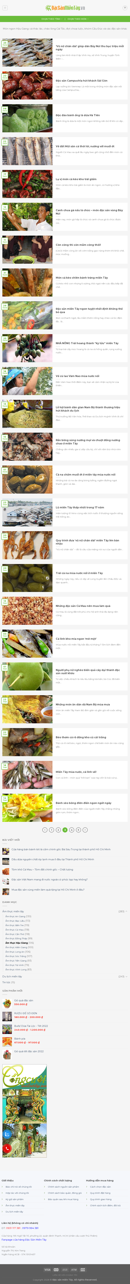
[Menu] (5, 8)
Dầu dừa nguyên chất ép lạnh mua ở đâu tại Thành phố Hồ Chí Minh (53, 859)
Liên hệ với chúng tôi (65, 1275)
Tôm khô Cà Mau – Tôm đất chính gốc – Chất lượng (42, 869)
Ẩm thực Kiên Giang (16, 947)
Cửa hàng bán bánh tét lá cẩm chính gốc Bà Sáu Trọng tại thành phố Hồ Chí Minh (61, 849)
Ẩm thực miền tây (13, 911)
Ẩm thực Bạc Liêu (15, 921)
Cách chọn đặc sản (100, 1186)
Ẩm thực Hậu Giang (16, 943)
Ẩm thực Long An (14, 952)
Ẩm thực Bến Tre (14, 925)
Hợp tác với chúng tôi (17, 1193)
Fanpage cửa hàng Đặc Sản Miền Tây (24, 1239)
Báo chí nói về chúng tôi (19, 1186)
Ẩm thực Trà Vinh (14, 965)
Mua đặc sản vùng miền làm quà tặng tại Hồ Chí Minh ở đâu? (48, 889)
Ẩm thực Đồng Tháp (16, 938)
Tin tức (6, 982)
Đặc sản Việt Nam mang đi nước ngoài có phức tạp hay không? (50, 879)
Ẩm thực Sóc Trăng (15, 956)
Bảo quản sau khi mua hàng (63, 1199)
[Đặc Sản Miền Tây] (65, 8)
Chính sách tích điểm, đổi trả (105, 1205)
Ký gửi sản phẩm (14, 1199)
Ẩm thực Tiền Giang (15, 960)
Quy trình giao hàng (100, 1199)
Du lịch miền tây (12, 976)
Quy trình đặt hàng (100, 1193)
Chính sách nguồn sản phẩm (63, 1186)
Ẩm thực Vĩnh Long (15, 969)
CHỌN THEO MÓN (77, 19)
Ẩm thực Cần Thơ (14, 934)
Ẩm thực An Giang (15, 916)
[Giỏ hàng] (125, 8)
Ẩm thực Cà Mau (14, 929)
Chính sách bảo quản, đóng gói (65, 1193)
